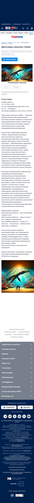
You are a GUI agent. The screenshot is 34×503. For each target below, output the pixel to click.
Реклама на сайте (8, 358)
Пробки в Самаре (24, 332)
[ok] (15, 416)
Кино (2, 33)
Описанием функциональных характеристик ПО (17, 457)
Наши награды (7, 373)
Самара (3, 42)
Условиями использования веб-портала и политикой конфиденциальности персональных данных (17, 459)
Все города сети (8, 396)
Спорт (26, 33)
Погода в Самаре (10, 332)
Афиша (10, 42)
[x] (24, 416)
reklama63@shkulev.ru (17, 445)
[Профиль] (32, 28)
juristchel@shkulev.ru (19, 439)
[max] (19, 416)
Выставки (17, 42)
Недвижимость (6, 24)
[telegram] (5, 416)
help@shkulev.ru (21, 441)
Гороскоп (8, 334)
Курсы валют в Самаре (21, 334)
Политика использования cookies (17, 467)
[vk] (10, 416)
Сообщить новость (9, 349)
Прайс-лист (6, 363)
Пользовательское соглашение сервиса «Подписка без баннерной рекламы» (17, 473)
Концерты (9, 33)
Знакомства (26, 24)
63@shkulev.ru (25, 437)
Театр (15, 33)
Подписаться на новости (11, 344)
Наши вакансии (7, 377)
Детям (21, 33)
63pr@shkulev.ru (27, 450)
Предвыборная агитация (11, 387)
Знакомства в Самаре (17, 329)
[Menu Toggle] (2, 28)
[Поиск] (23, 28)
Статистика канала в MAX (11, 391)
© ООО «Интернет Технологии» (17, 491)
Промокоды (17, 24)
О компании (6, 368)
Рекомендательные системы (17, 469)
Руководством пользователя (17, 456)
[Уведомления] (27, 28)
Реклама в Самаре (17, 337)
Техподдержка (7, 382)
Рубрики (5, 354)
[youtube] (29, 416)
